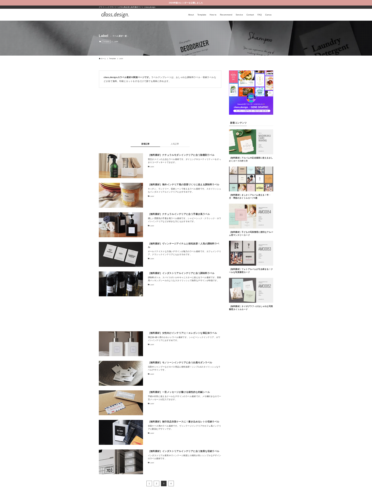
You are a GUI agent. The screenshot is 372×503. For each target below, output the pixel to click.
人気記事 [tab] (175, 144)
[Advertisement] (160, 112)
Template (106, 41)
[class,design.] (115, 14)
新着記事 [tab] (145, 144)
